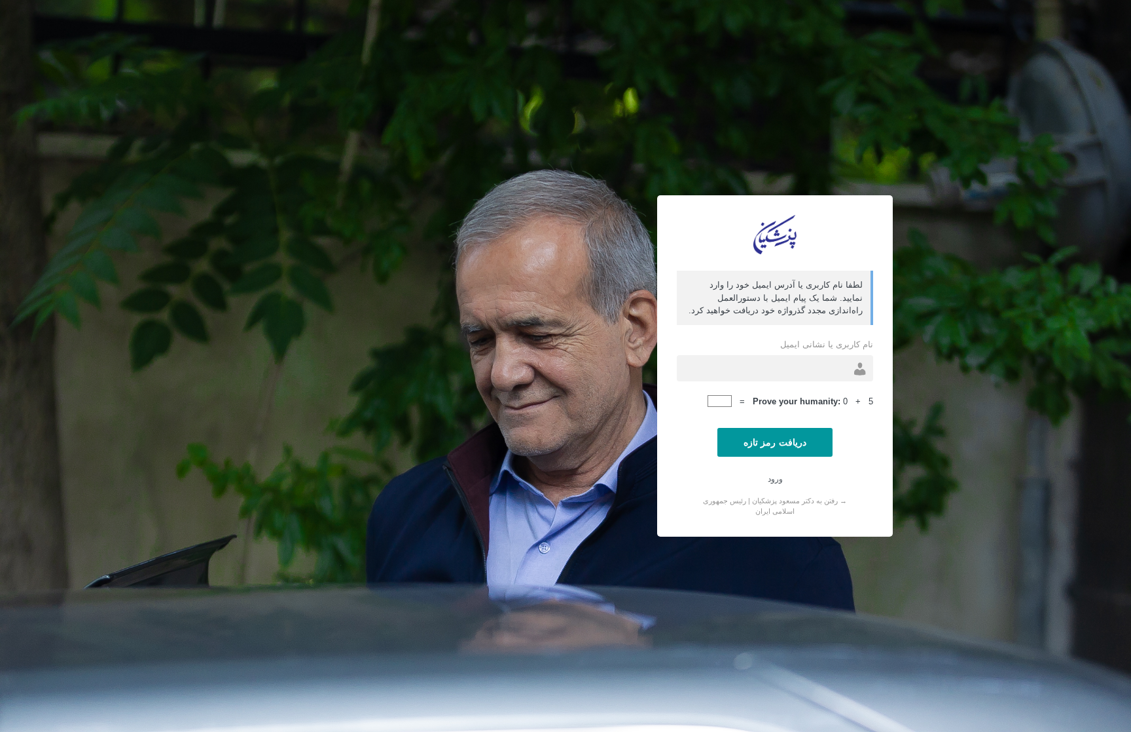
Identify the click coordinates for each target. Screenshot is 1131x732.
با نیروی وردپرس (775, 234)
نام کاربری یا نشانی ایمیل (826, 344)
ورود (775, 479)
